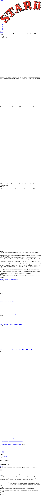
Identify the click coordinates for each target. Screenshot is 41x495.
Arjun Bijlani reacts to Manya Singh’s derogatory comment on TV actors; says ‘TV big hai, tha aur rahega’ (12, 441)
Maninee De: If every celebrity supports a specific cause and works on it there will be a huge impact (12, 444)
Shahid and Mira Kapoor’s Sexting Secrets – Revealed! (7, 301)
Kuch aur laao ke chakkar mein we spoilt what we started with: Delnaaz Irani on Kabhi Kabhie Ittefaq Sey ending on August (16, 349)
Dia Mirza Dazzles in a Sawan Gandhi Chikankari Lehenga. (8, 314)
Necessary (2, 475)
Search (1, 351)
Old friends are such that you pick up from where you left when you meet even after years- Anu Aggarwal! (12, 416)
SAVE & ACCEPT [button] (2, 494)
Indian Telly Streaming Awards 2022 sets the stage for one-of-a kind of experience (11, 324)
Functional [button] (1, 485)
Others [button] (1, 492)
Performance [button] (1, 487)
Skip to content (1, 0)
